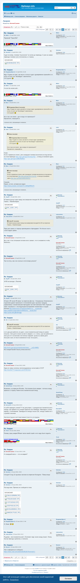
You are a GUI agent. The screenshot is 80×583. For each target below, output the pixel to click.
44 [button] (60, 30)
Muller (57, 32)
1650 (63, 72)
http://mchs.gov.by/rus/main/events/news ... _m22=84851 (21, 347)
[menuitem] (12, 13)
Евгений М (58, 408)
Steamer (58, 545)
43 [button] (57, 30)
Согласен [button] (68, 578)
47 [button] (69, 30)
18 (63, 394)
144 (63, 216)
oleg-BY (58, 203)
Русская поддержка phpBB (40, 570)
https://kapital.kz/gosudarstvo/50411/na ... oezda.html (20, 310)
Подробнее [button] (14, 580)
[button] (46, 29)
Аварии (6, 21)
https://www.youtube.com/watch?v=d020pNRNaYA (19, 186)
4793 (63, 411)
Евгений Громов (14, 23)
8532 (63, 246)
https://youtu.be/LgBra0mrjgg (12, 312)
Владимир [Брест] (60, 69)
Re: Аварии (9, 33)
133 (63, 547)
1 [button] (52, 30)
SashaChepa (59, 392)
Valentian (58, 50)
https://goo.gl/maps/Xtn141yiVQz (26, 156)
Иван (57, 100)
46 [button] (66, 30)
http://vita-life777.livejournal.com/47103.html (17, 370)
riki (57, 324)
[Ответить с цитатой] (50, 33)
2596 (63, 52)
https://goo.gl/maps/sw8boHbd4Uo (14, 158)
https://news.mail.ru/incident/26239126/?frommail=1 (19, 551)
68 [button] (73, 30)
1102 (63, 35)
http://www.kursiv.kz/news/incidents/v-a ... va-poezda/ (25, 308)
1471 (63, 205)
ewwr (57, 127)
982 (63, 129)
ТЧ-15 (57, 437)
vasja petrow (59, 214)
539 (63, 102)
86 (63, 327)
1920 (63, 439)
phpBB (36, 568)
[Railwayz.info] (12, 6)
